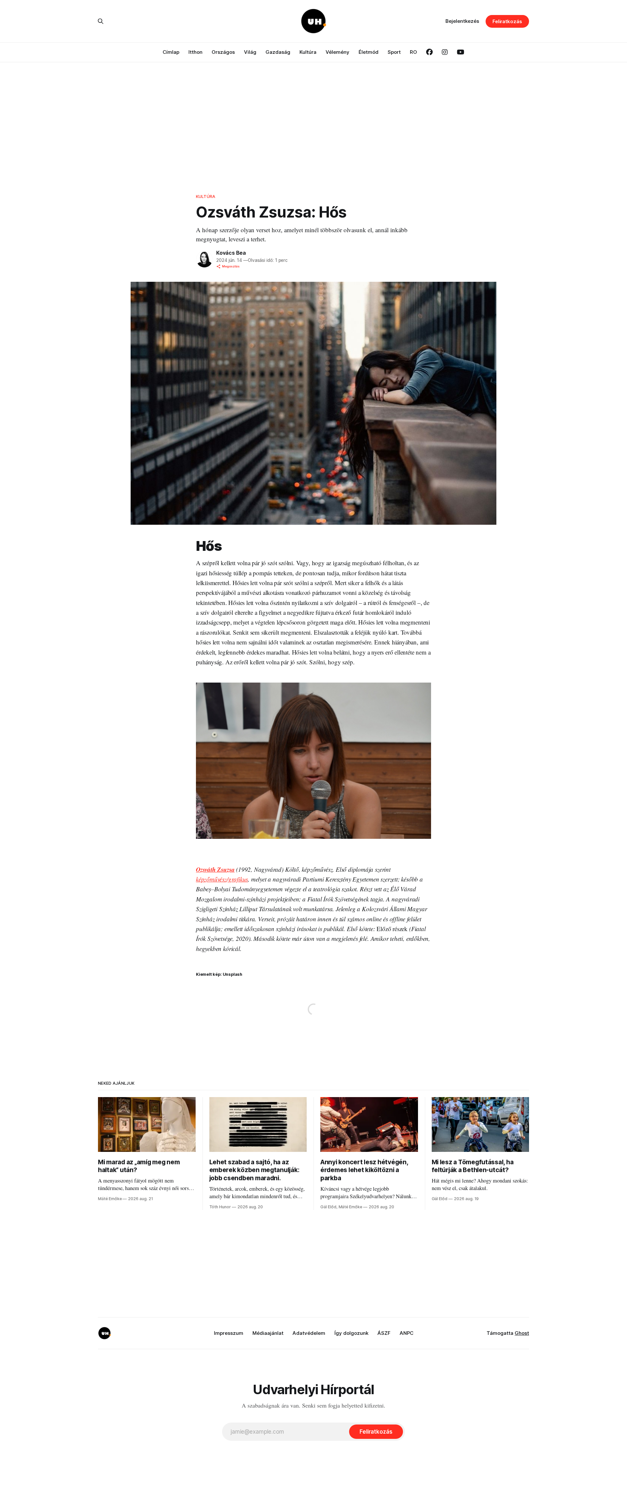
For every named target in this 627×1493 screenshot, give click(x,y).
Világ (250, 52)
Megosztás (231, 266)
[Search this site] (100, 21)
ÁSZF (384, 1333)
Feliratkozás (507, 21)
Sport (394, 52)
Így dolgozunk (351, 1333)
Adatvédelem (309, 1333)
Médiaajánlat (267, 1333)
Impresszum (228, 1333)
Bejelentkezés (462, 21)
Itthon (195, 52)
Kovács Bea (231, 252)
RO (413, 52)
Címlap (171, 52)
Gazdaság (277, 52)
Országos (223, 52)
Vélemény (337, 52)
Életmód (368, 52)
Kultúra (307, 52)
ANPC (406, 1333)
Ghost (522, 1333)
